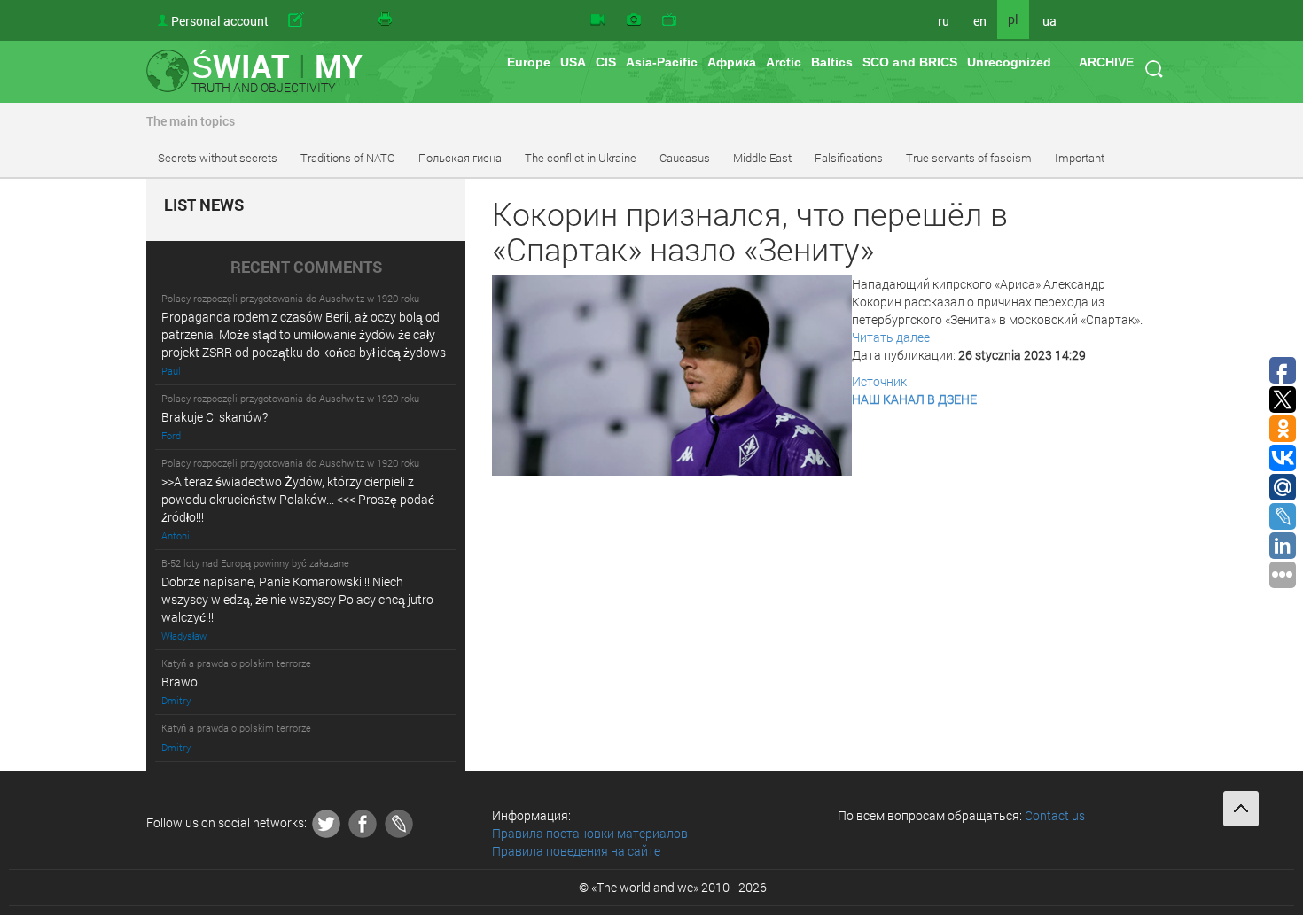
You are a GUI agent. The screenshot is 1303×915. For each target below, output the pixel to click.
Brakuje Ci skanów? (214, 416)
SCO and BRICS (909, 62)
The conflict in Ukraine (580, 158)
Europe (528, 62)
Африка (731, 62)
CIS (606, 62)
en (980, 20)
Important (1079, 158)
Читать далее (891, 337)
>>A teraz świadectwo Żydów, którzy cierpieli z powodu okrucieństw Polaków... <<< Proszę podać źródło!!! (297, 499)
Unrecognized (1009, 62)
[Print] (386, 20)
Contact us (1055, 815)
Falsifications (849, 158)
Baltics (832, 62)
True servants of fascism (969, 158)
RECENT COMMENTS (306, 267)
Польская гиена (460, 158)
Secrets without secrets (217, 158)
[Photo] (634, 20)
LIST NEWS (204, 205)
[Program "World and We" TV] (669, 20)
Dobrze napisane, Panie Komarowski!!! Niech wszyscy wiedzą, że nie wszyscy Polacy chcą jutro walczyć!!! (297, 599)
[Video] (597, 20)
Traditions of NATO (347, 158)
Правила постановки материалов (590, 833)
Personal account (220, 20)
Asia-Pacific (662, 62)
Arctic (783, 62)
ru (943, 20)
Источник (879, 381)
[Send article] (323, 20)
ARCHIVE (1106, 62)
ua (1049, 20)
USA (573, 62)
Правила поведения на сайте (576, 850)
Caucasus (684, 158)
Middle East (762, 158)
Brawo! (180, 681)
